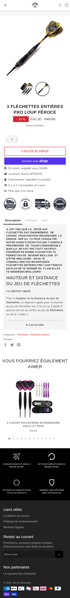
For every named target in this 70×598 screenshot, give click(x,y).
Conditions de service (16, 515)
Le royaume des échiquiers (19, 573)
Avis (44, 220)
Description (13, 220)
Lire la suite (36, 324)
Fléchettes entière (39, 334)
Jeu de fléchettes (22, 583)
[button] (9, 438)
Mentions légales (13, 527)
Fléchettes (22, 334)
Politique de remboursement (20, 521)
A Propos (31, 220)
